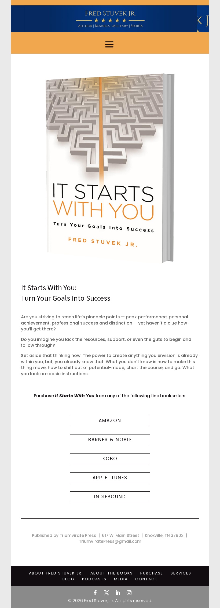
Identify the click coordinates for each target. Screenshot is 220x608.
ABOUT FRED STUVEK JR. (56, 573)
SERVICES (181, 573)
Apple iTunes (110, 477)
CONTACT (146, 579)
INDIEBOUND (110, 496)
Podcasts (94, 579)
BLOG (69, 579)
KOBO (110, 458)
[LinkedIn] (117, 593)
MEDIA (121, 579)
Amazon (110, 420)
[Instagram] (129, 593)
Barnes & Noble (110, 439)
